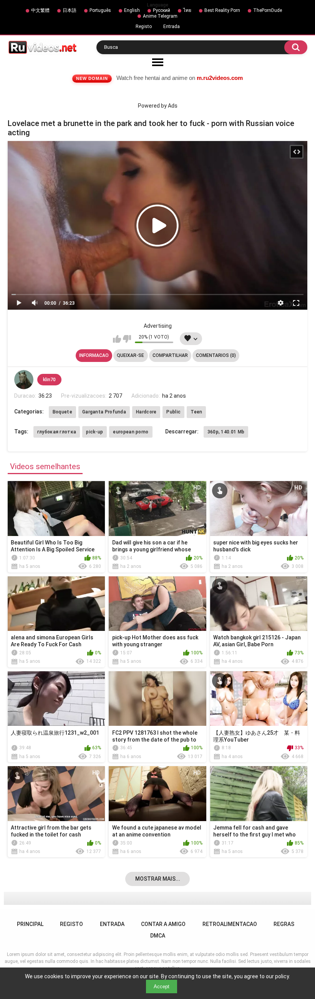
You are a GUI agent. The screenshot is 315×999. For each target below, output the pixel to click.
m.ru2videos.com (220, 78)
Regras (284, 924)
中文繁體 (40, 10)
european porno (130, 432)
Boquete (62, 412)
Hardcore (146, 412)
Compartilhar (170, 355)
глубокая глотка (56, 432)
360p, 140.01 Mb (226, 432)
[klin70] (23, 379)
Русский (161, 10)
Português (100, 10)
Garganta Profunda (104, 412)
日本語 (69, 10)
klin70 (49, 379)
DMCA (157, 936)
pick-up (94, 432)
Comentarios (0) (216, 355)
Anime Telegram (160, 16)
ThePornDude (267, 10)
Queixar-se (130, 355)
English (132, 10)
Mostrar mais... (157, 879)
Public (173, 412)
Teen (196, 412)
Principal (30, 924)
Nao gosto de (127, 339)
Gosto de (117, 339)
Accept (161, 986)
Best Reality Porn (222, 10)
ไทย (187, 10)
